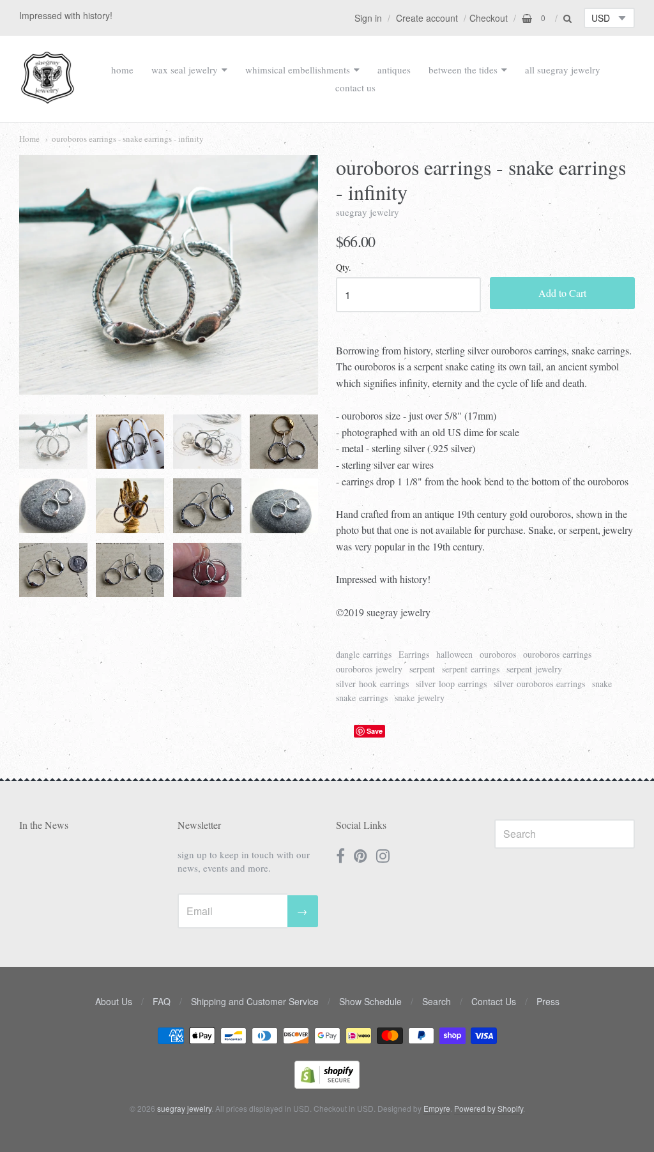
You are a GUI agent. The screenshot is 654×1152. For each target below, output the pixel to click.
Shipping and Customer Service (255, 1001)
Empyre (436, 1108)
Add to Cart (562, 292)
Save (375, 731)
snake (602, 684)
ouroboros (498, 654)
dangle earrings (364, 654)
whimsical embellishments (297, 69)
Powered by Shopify (488, 1108)
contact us (355, 87)
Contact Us (493, 1001)
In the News (43, 824)
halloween (454, 654)
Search (436, 1001)
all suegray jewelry (562, 69)
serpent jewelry (534, 669)
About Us (113, 1001)
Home (29, 138)
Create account (427, 17)
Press (547, 1001)
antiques (394, 69)
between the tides (463, 69)
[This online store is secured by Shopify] (327, 1084)
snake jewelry (420, 698)
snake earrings (362, 698)
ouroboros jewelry (369, 669)
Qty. (343, 267)
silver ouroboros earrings (539, 684)
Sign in (368, 17)
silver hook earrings (372, 684)
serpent (422, 669)
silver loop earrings (451, 684)
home (122, 69)
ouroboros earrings (557, 654)
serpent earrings (470, 669)
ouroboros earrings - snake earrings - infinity (128, 138)
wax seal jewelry (184, 69)
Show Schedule (370, 1001)
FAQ (162, 1001)
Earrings (414, 654)
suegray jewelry (367, 212)
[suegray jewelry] (47, 97)
